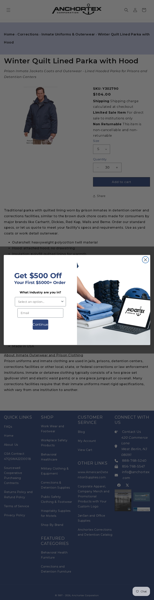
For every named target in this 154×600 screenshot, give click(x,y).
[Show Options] (62, 301)
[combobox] (39, 301)
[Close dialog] (145, 260)
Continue (40, 324)
